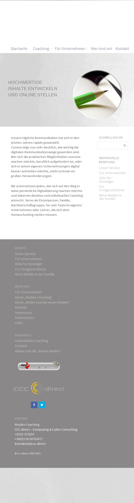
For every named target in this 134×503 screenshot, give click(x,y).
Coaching (41, 48)
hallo (46, 368)
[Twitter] (42, 405)
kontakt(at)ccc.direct (30, 444)
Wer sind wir (101, 48)
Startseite (19, 48)
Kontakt (122, 48)
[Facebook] (34, 405)
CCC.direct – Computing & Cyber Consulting (46, 429)
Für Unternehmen (70, 48)
